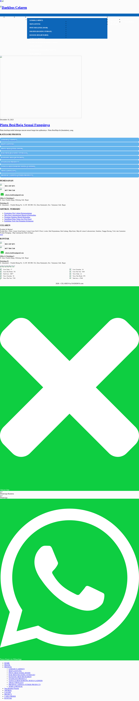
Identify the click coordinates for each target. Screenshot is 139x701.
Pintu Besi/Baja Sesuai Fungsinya (25, 125)
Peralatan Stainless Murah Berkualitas (17, 217)
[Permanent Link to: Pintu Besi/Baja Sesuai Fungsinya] (40, 117)
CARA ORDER (128, 22)
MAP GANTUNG (35, 24)
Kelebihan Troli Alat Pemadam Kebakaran (18, 221)
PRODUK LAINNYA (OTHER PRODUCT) (43, 50)
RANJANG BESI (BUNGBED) (39, 35)
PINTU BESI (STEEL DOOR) (39, 28)
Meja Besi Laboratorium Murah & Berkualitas (20, 215)
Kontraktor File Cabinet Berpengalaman (18, 213)
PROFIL (21, 17)
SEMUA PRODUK (35, 53)
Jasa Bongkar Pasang (120, 17)
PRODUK (32, 17)
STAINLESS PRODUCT (37, 39)
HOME (9, 17)
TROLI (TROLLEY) (36, 46)
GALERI (126, 19)
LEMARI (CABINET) (36, 20)
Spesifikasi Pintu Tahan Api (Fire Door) (18, 219)
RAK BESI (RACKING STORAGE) (41, 31)
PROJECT (114, 22)
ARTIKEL (114, 19)
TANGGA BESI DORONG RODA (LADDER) (44, 42)
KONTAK (114, 24)
